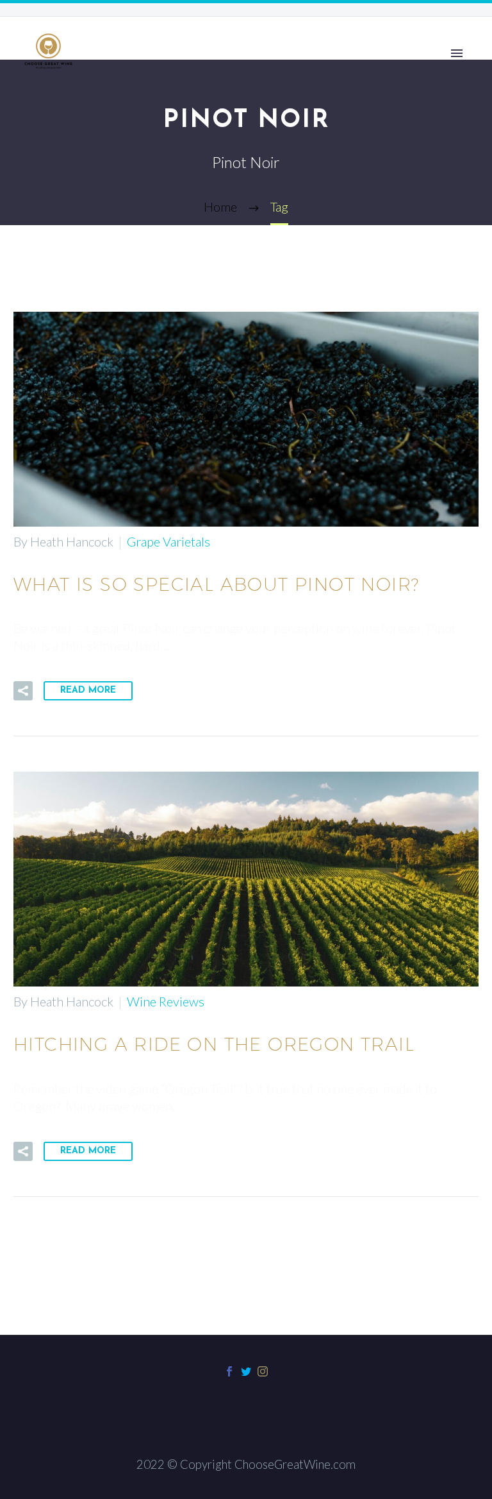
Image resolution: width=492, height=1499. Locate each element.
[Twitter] (246, 1371)
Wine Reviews (165, 1001)
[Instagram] (263, 1371)
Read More (88, 690)
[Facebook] (229, 1371)
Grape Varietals (168, 541)
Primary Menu (456, 53)
